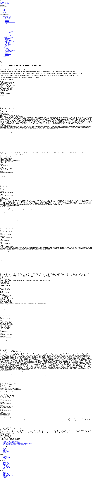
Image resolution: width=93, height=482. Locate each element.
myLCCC (4, 12)
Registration (7, 33)
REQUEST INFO (6, 10)
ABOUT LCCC (5, 48)
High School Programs (8, 44)
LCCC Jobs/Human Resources (10, 50)
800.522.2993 (5, 468)
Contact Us (7, 52)
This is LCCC (7, 49)
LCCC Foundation (8, 54)
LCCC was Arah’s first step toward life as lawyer (11, 441)
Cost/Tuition (7, 21)
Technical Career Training (9, 41)
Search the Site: (3, 5)
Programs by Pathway (8, 32)
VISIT (4, 9)
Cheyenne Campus (6, 463)
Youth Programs (7, 43)
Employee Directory (6, 451)
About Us (6, 53)
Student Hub (7, 28)
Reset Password (5, 452)
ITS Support (5, 477)
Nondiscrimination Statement (21, 479)
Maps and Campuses (8, 51)
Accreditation (2, 479)
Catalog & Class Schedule (9, 31)
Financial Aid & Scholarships (10, 22)
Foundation (4, 458)
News (4, 58)
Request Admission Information (8, 475)
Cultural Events (7, 45)
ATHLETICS (5, 47)
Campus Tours (7, 23)
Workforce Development (9, 40)
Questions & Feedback (6, 476)
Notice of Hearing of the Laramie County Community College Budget (14, 444)
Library (6, 27)
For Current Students (8, 26)
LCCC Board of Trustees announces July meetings (11, 442)
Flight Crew (5, 456)
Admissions (7, 20)
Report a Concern (6, 474)
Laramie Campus (6, 466)
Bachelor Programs (8, 19)
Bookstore (6, 30)
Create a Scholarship (6, 457)
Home (4, 57)
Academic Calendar (8, 29)
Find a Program (7, 18)
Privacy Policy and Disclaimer (11, 479)
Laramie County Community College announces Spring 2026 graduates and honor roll (17, 443)
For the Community (8, 38)
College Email (5, 450)
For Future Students (8, 17)
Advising (6, 34)
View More (7, 36)
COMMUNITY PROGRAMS (8, 37)
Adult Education (7, 39)
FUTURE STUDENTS (7, 16)
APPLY (4, 8)
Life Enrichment (7, 42)
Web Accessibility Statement (32, 479)
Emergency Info (5, 473)
